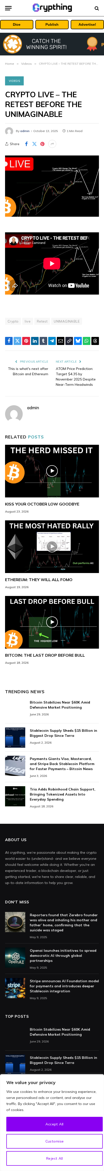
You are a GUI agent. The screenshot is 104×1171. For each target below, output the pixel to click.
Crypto (13, 321)
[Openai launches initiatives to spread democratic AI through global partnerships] (15, 957)
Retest (42, 321)
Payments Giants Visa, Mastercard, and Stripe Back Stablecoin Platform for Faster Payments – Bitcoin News (62, 763)
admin (25, 131)
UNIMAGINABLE (67, 321)
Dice (16, 24)
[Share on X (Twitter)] (34, 144)
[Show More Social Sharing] (52, 144)
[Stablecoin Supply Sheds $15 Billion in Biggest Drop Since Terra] (15, 737)
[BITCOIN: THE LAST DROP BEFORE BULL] (52, 622)
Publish (52, 24)
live (28, 321)
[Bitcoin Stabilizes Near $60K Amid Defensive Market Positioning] (15, 709)
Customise (54, 1141)
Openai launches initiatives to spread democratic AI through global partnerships (63, 955)
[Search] (96, 8)
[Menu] (8, 8)
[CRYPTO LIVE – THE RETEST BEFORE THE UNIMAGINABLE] (52, 186)
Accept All (54, 1124)
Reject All (54, 1158)
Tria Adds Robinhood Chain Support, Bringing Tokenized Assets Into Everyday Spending (62, 794)
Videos (14, 81)
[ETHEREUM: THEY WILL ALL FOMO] (52, 546)
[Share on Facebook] (26, 144)
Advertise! (87, 24)
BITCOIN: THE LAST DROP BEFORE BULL (45, 655)
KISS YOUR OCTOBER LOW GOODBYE (42, 504)
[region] (52, 1122)
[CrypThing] (52, 8)
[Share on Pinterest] (42, 144)
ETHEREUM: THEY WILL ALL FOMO (38, 579)
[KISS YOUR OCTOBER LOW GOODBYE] (52, 471)
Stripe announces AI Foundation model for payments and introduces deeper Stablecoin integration (64, 986)
